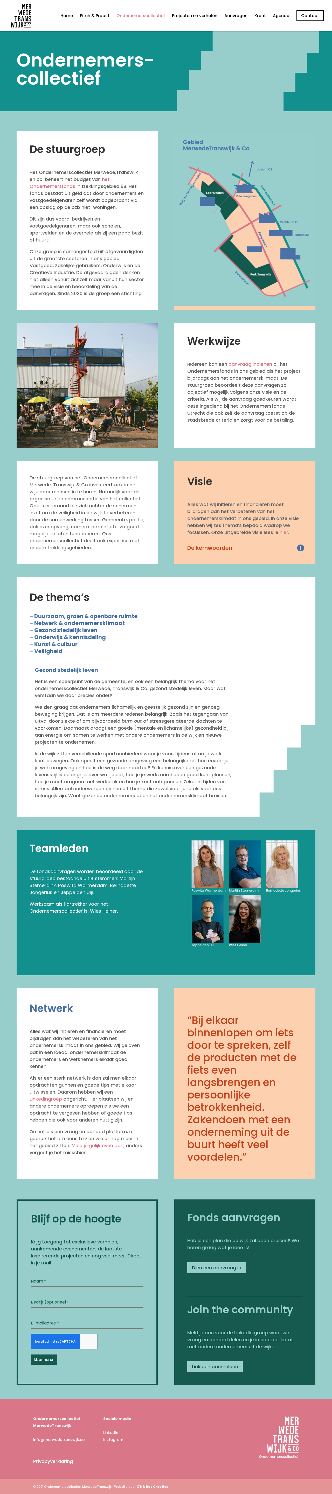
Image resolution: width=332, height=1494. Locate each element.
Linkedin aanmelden (215, 1366)
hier (284, 532)
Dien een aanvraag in (216, 1267)
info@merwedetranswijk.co (59, 1439)
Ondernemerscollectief (140, 16)
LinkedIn (110, 1432)
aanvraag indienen (250, 364)
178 (139, 1486)
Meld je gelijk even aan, (98, 1145)
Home (66, 16)
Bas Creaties (157, 1486)
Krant (260, 16)
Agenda (281, 16)
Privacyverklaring (53, 1461)
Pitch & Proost (94, 16)
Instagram (113, 1439)
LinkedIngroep (46, 1099)
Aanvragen (235, 16)
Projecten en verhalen (194, 16)
